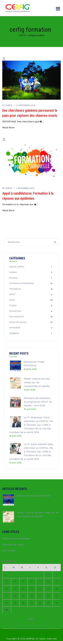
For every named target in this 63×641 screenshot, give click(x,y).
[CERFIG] (17, 8)
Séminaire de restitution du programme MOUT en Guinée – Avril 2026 (38, 402)
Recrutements (16, 316)
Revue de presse (17, 322)
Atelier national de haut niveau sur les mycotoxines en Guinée (37, 382)
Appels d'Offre (16, 266)
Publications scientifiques (16, 538)
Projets (13, 305)
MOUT (12, 294)
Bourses (13, 277)
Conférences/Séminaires (21, 283)
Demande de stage (13, 544)
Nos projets (8, 550)
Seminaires (14, 327)
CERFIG (30, 638)
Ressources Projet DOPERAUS (33, 495)
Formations (15, 289)
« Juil (30, 619)
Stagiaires (14, 333)
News (12, 300)
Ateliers (13, 272)
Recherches (15, 311)
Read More (8, 127)
